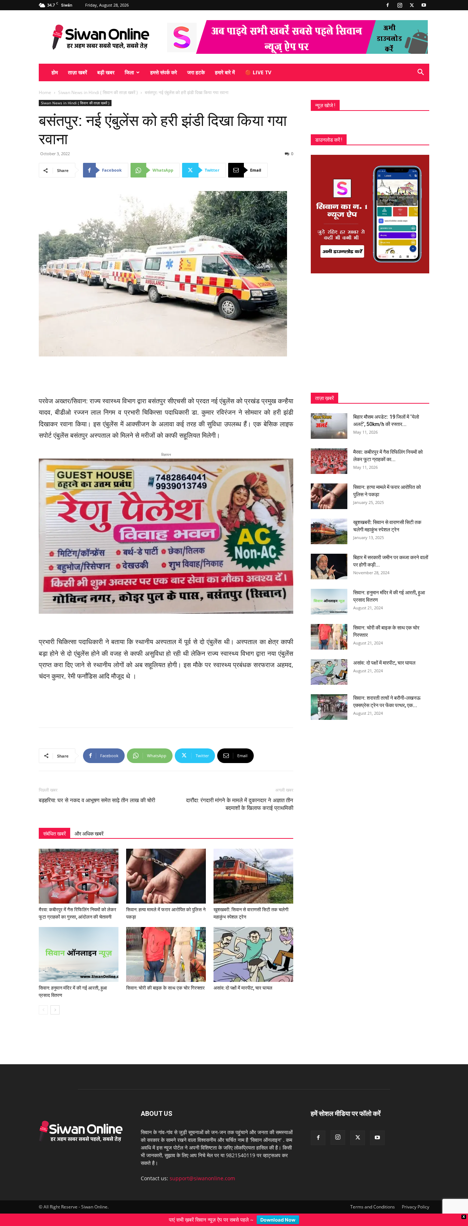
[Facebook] (387, 5)
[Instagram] (399, 5)
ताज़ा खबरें (77, 72)
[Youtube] (423, 5)
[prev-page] (43, 997)
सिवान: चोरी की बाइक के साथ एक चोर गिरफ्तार (165, 976)
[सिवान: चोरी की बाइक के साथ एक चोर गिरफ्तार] (166, 942)
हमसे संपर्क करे (163, 72)
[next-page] (55, 997)
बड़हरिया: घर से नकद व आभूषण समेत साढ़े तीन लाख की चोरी (97, 788)
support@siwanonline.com (202, 1166)
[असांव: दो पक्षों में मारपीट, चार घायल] (253, 942)
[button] (420, 73)
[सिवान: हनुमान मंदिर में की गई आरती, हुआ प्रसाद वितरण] (78, 942)
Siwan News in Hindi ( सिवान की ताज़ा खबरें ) (98, 92)
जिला (129, 72)
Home (45, 92)
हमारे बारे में (225, 72)
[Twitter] (411, 5)
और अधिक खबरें (89, 822)
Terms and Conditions (372, 1195)
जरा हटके (196, 72)
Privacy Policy (415, 1195)
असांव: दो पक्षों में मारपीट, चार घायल (243, 976)
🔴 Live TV (258, 72)
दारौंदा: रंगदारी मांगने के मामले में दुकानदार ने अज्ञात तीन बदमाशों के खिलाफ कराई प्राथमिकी (239, 792)
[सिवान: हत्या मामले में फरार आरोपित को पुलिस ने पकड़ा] (166, 864)
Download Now (277, 1220)
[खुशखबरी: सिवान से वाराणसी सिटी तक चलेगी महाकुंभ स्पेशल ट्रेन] (253, 864)
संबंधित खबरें (54, 822)
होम (55, 72)
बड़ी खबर (105, 72)
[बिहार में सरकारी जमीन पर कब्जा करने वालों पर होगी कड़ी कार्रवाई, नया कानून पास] (329, 566)
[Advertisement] (166, 377)
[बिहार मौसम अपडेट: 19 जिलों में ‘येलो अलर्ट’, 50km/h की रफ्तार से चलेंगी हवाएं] (329, 426)
